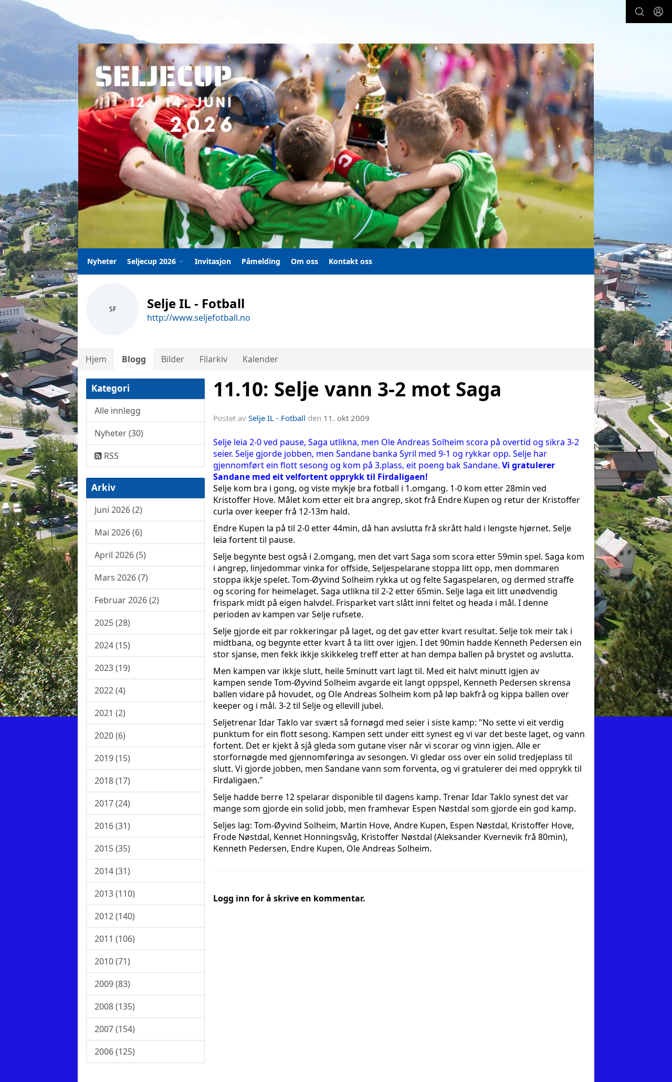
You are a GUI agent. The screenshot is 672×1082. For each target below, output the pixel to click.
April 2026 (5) (120, 555)
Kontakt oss (350, 261)
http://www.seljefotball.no (198, 317)
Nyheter (102, 261)
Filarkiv (213, 359)
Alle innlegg (117, 410)
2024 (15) (112, 645)
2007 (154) (114, 1029)
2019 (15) (112, 758)
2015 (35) (112, 848)
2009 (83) (112, 984)
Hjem (96, 359)
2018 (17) (112, 780)
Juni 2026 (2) (118, 510)
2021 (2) (109, 713)
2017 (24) (112, 803)
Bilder (172, 359)
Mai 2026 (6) (118, 532)
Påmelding (261, 261)
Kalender (260, 359)
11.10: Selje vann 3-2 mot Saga (357, 389)
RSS (110, 455)
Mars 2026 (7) (121, 577)
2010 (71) (112, 961)
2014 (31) (112, 871)
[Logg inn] (658, 11)
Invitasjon (213, 261)
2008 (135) (114, 1006)
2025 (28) (112, 622)
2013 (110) (114, 893)
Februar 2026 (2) (126, 600)
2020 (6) (109, 735)
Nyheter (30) (118, 433)
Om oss (304, 261)
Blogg (134, 359)
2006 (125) (114, 1051)
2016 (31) (112, 826)
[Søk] (639, 11)
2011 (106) (114, 938)
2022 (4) (109, 690)
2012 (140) (114, 916)
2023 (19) (112, 668)
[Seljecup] (336, 146)
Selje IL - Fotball (277, 418)
